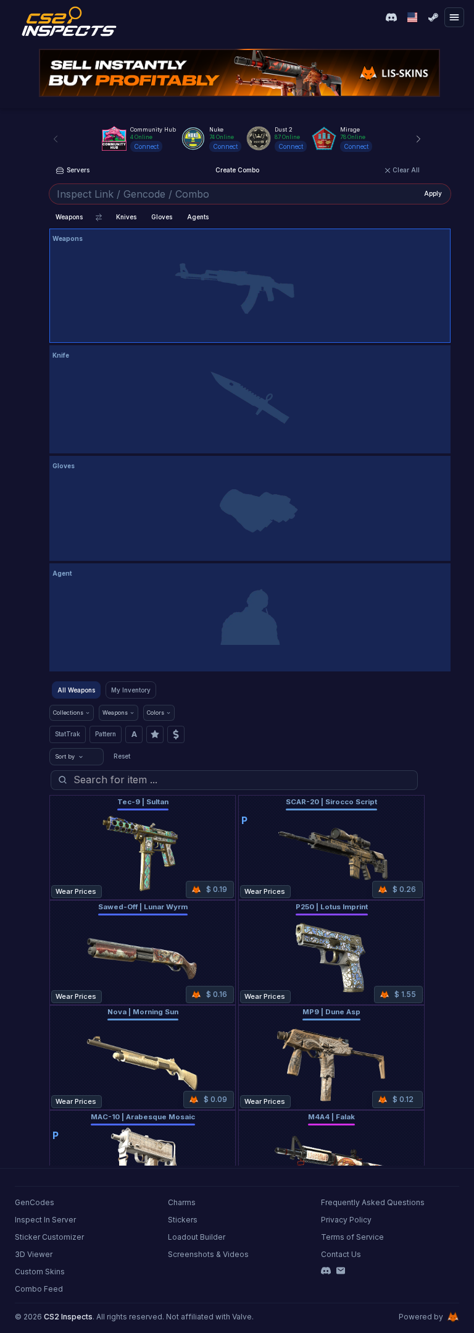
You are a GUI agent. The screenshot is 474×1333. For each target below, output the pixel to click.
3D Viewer (33, 1254)
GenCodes (34, 1202)
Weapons (69, 217)
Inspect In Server (45, 1219)
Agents (198, 217)
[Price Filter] (176, 734)
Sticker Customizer (49, 1237)
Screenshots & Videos (208, 1254)
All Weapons (76, 690)
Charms (182, 1202)
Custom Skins (40, 1271)
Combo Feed (39, 1288)
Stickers (183, 1219)
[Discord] (326, 1271)
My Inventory (131, 690)
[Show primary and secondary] (98, 217)
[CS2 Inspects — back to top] (69, 21)
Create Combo (237, 170)
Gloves (161, 217)
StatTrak (67, 734)
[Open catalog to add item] (250, 288)
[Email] (341, 1271)
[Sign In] (433, 17)
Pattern (105, 734)
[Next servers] (418, 139)
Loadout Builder (196, 1237)
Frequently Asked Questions (373, 1202)
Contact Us (341, 1254)
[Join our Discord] (391, 17)
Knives (126, 217)
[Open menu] (454, 17)
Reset (122, 756)
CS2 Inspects (68, 1316)
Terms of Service (352, 1237)
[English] (412, 17)
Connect (146, 146)
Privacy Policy (346, 1219)
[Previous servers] (55, 139)
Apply (433, 193)
